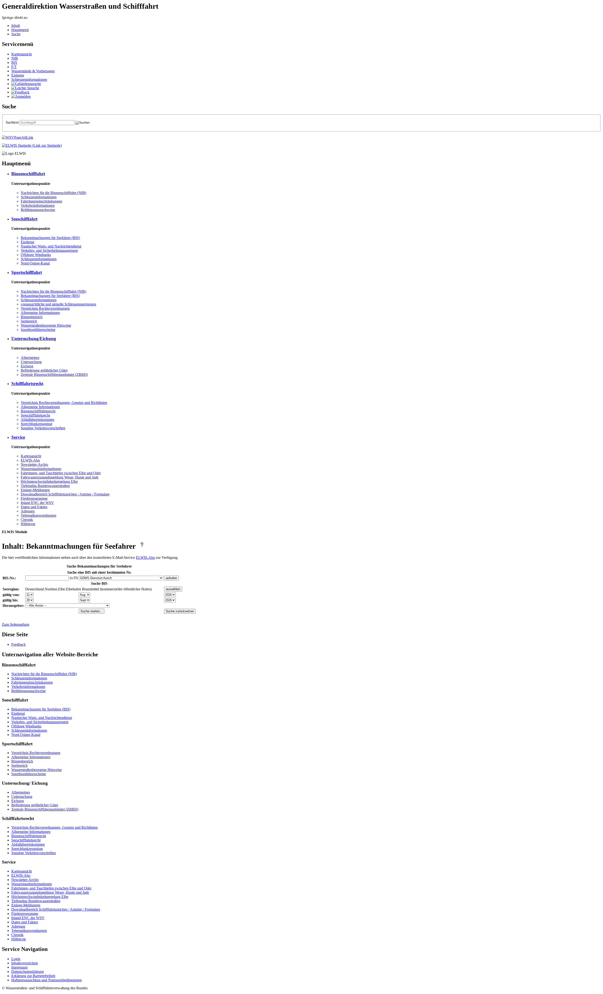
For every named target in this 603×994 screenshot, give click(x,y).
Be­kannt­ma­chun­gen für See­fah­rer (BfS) (50, 238)
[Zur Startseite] (32, 145)
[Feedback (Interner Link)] (20, 92)
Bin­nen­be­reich (31, 317)
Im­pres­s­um (19, 967)
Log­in (15, 959)
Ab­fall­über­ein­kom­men (37, 420)
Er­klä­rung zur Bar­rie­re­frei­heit (33, 976)
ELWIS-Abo (145, 558)
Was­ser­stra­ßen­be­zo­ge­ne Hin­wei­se (46, 325)
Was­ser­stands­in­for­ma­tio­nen (41, 469)
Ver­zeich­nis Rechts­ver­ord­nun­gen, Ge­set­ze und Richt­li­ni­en (64, 403)
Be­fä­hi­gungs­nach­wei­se (38, 210)
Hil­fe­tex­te (28, 524)
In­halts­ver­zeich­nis (24, 963)
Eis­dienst (27, 242)
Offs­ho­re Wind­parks (36, 255)
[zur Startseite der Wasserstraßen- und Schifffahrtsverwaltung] (17, 137)
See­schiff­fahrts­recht (35, 415)
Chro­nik (27, 520)
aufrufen (171, 578)
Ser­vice (18, 437)
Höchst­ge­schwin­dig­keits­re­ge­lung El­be (49, 481)
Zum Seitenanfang (15, 624)
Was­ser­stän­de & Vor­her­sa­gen (33, 71)
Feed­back (18, 644)
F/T (14, 67)
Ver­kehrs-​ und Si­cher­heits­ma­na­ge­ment (49, 250)
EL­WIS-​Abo (30, 460)
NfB (14, 58)
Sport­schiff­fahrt (26, 272)
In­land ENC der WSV (37, 503)
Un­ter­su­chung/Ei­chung (33, 338)
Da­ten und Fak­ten (34, 507)
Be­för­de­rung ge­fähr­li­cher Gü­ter (44, 370)
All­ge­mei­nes (30, 358)
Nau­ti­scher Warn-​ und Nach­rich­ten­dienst (51, 246)
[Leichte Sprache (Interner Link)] (25, 88)
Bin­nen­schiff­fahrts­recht (38, 411)
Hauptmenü (20, 30)
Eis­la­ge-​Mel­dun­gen (35, 490)
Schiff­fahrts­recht (27, 383)
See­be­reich (29, 321)
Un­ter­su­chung (31, 362)
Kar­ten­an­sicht (21, 54)
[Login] (21, 96)
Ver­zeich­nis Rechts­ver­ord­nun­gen (45, 308)
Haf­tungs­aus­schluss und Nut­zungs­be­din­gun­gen (46, 980)
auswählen (173, 589)
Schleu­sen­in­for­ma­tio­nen (29, 79)
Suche (15, 34)
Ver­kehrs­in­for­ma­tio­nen (38, 205)
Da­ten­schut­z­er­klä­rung (27, 972)
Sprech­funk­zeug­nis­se (36, 424)
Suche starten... (91, 611)
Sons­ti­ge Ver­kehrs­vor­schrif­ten (43, 428)
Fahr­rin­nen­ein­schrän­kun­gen (41, 201)
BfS (14, 63)
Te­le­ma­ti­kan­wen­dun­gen (38, 515)
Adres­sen (28, 511)
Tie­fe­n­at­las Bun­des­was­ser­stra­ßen (45, 486)
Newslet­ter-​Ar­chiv (34, 465)
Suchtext (13, 122)
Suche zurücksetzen (180, 611)
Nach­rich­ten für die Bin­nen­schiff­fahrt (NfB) (53, 193)
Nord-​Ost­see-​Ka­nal (35, 263)
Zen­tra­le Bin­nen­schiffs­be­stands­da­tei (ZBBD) (54, 375)
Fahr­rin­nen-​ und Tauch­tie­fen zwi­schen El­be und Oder (61, 473)
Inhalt (15, 26)
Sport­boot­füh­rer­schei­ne (38, 330)
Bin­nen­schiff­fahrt (28, 173)
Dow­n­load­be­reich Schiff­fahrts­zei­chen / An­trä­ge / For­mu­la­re (65, 494)
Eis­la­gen (17, 75)
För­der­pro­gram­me (34, 498)
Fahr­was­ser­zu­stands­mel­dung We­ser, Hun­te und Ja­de (59, 477)
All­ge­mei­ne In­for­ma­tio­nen (40, 313)
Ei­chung (27, 366)
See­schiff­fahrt (24, 218)
